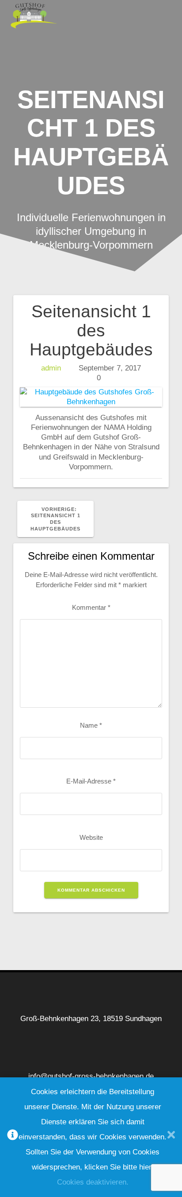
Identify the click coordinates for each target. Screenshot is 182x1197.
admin (51, 368)
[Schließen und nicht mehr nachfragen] (171, 1137)
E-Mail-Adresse (91, 781)
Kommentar (91, 607)
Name (91, 725)
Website (91, 837)
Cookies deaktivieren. (93, 1182)
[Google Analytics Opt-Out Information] (12, 1137)
